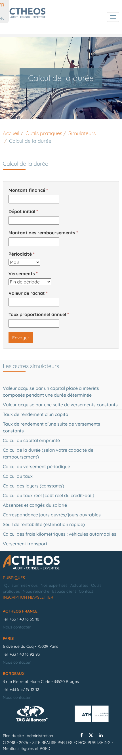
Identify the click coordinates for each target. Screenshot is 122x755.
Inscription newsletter (28, 597)
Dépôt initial (22, 211)
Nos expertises (54, 585)
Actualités (79, 585)
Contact (86, 591)
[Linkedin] (101, 735)
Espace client (64, 591)
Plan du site (13, 735)
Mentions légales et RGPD (26, 748)
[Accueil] (61, 562)
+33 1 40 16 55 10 (24, 619)
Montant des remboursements (42, 232)
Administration (40, 735)
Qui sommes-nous (21, 585)
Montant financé (27, 190)
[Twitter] (91, 735)
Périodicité (20, 254)
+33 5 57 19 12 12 (24, 689)
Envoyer (20, 337)
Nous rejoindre (36, 591)
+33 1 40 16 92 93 (25, 654)
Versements (22, 273)
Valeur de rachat (27, 293)
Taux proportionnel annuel (37, 314)
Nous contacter (17, 627)
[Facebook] (81, 735)
